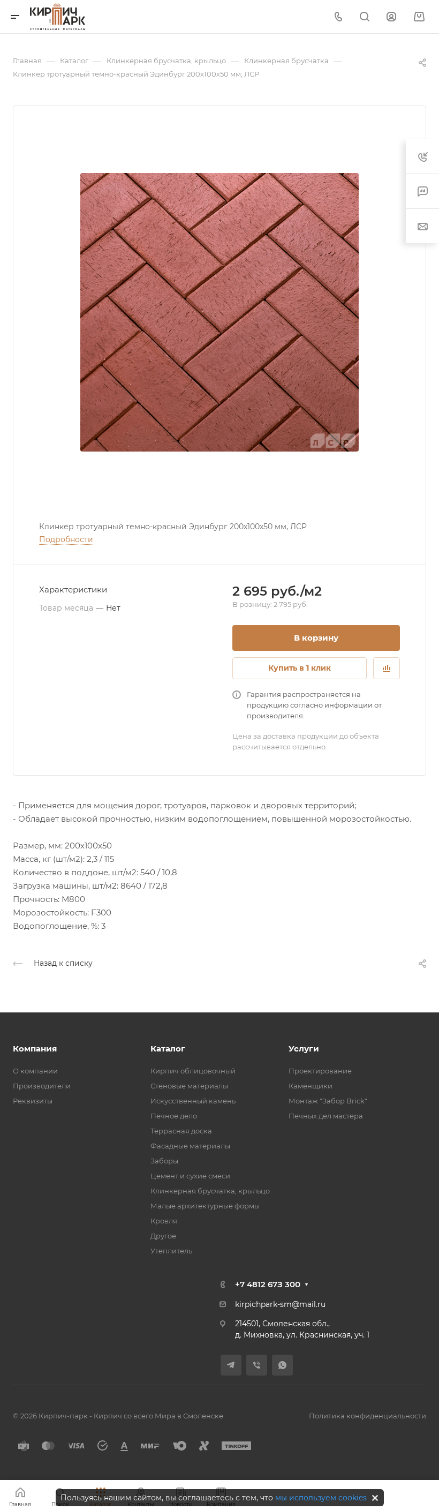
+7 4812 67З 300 (267, 1284)
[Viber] (256, 1365)
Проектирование (320, 1070)
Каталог (167, 1048)
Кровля (163, 1220)
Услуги (304, 1048)
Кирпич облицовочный (193, 1070)
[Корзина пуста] (419, 17)
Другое (163, 1235)
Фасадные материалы (190, 1145)
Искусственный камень (193, 1100)
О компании (35, 1070)
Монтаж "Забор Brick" (328, 1100)
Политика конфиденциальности (367, 1415)
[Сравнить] (386, 668)
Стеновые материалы (189, 1085)
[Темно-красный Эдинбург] (219, 312)
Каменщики (310, 1085)
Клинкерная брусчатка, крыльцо (210, 1190)
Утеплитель (171, 1250)
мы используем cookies (321, 1498)
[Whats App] (282, 1365)
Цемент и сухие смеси (190, 1175)
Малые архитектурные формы (205, 1205)
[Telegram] (231, 1365)
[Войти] (391, 17)
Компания (35, 1048)
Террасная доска (181, 1130)
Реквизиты (32, 1100)
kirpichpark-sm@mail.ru (280, 1304)
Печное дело (173, 1115)
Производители (42, 1085)
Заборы (164, 1160)
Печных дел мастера (326, 1115)
